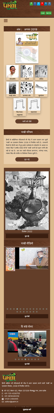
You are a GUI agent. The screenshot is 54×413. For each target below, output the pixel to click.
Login (42, 13)
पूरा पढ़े (27, 159)
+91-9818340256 (11, 396)
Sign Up (48, 13)
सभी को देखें (26, 121)
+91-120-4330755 (12, 393)
